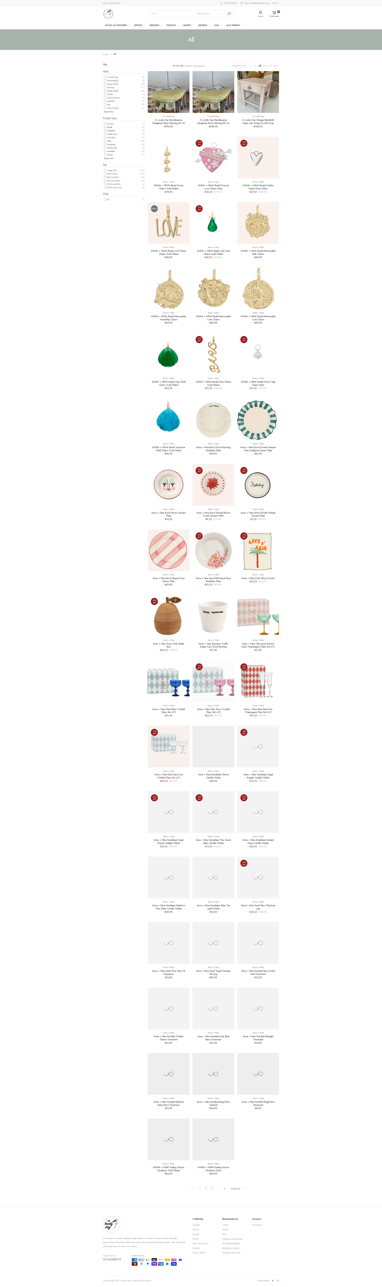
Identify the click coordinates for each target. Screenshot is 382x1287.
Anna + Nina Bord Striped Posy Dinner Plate (168, 579)
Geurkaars (111, 137)
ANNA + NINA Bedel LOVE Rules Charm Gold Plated (168, 252)
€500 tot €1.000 (114, 187)
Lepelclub (111, 101)
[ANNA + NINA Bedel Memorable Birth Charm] (258, 223)
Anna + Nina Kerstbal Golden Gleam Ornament (169, 1038)
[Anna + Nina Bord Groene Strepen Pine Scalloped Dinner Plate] (258, 419)
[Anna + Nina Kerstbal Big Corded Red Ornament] (258, 943)
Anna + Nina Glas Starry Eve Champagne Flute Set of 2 (258, 710)
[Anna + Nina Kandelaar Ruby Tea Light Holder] (213, 877)
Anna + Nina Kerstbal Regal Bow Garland (213, 1103)
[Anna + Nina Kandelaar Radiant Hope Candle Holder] (258, 812)
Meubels (196, 1248)
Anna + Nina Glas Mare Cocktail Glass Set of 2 (168, 710)
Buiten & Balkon (199, 1252)
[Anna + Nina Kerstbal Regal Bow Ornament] (258, 1074)
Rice (108, 104)
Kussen (110, 154)
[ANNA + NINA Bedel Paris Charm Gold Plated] (213, 354)
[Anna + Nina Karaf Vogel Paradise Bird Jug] (213, 943)
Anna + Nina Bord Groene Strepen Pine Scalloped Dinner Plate (258, 448)
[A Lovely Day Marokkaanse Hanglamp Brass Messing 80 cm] (213, 92)
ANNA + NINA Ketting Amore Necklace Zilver (213, 1168)
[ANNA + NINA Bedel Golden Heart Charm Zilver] (258, 157)
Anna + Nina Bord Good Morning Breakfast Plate (213, 448)
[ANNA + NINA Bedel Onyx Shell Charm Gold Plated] (169, 354)
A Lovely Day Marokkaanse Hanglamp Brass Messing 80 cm (213, 121)
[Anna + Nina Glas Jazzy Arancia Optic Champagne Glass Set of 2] (258, 615)
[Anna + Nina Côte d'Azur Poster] (258, 550)
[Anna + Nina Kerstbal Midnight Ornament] (258, 1008)
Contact (225, 1224)
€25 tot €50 (112, 173)
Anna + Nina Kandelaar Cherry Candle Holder (213, 776)
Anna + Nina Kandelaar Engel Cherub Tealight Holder (169, 841)
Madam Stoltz (112, 90)
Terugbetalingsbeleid (231, 1243)
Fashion (110, 123)
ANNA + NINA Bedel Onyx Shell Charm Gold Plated (168, 383)
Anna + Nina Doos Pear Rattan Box (168, 645)
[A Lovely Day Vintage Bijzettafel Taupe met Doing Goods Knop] (258, 92)
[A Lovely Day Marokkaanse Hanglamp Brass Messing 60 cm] (169, 92)
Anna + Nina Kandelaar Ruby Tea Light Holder (213, 907)
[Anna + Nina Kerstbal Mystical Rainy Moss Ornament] (169, 1074)
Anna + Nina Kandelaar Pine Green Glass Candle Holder (213, 841)
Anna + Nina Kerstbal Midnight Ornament (258, 1038)
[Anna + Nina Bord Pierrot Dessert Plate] (169, 485)
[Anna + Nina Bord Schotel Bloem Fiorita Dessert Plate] (213, 485)
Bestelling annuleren (230, 1248)
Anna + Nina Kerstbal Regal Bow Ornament (258, 1103)
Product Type (110, 118)
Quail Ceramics (113, 97)
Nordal (110, 94)
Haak (109, 140)
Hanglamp (111, 144)
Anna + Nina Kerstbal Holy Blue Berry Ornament (213, 1038)
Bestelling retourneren (231, 1252)
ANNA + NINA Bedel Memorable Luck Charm (258, 318)
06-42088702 (112, 1259)
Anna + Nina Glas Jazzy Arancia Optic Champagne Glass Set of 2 (258, 645)
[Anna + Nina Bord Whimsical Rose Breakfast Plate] (213, 550)
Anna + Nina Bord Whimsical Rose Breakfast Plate (213, 579)
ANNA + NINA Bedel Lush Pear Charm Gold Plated (213, 252)
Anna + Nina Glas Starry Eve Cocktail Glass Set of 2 (168, 776)
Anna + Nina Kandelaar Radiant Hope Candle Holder (258, 841)
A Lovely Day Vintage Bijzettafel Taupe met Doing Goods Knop (258, 121)
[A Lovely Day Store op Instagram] (278, 1281)
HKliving (110, 87)
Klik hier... (117, 3)
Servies (195, 1238)
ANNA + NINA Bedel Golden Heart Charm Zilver (258, 187)
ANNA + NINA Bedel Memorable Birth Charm (258, 252)
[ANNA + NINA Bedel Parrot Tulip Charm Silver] (258, 354)
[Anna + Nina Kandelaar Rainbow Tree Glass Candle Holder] (169, 877)
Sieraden (196, 1224)
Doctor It (147, 1280)
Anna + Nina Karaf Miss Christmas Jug (258, 907)
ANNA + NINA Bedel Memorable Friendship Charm (168, 318)
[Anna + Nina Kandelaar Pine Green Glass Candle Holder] (213, 812)
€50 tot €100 (113, 177)
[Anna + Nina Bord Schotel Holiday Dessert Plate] (258, 485)
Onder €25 (112, 170)
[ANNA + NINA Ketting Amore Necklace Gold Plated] (169, 1139)
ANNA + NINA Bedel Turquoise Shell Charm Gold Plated (168, 448)
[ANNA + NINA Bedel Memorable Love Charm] (213, 288)
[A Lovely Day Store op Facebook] (273, 1281)
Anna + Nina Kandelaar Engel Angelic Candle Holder (258, 776)
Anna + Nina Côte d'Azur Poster (258, 578)
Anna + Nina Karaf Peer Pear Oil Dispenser (168, 972)
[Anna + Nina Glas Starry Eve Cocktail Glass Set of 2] (169, 746)
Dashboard (257, 1224)
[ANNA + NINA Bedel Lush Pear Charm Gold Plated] (213, 223)
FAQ (224, 1234)
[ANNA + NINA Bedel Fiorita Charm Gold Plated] (169, 157)
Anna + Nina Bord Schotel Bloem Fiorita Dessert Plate (213, 514)
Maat (105, 194)
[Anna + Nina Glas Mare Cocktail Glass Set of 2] (169, 681)
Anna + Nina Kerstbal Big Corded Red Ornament (258, 972)
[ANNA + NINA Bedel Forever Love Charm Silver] (213, 157)
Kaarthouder (112, 147)
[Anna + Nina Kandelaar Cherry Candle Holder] (213, 746)
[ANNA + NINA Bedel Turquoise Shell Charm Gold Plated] (169, 419)
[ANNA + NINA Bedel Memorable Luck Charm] (258, 288)
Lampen (195, 1234)
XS (108, 199)
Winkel (225, 1229)
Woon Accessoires (200, 1243)
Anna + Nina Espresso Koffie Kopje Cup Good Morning (213, 645)
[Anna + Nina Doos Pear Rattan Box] (169, 615)
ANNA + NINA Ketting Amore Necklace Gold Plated (168, 1168)
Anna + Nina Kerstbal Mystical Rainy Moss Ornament (169, 1103)
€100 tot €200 (113, 180)
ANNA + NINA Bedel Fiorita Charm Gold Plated (168, 187)
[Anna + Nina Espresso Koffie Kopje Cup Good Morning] (213, 615)
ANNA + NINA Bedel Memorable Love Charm (213, 318)
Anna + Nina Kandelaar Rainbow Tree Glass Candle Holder (168, 907)
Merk (105, 72)
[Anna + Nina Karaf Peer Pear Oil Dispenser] (169, 943)
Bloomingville (112, 80)
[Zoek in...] (229, 13)
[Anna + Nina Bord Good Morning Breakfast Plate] (213, 419)
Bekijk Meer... (109, 111)
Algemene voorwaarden (232, 1238)
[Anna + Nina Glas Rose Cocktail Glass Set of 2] (213, 681)
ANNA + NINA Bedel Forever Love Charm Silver (213, 187)
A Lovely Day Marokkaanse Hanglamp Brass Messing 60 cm (168, 121)
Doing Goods (112, 83)
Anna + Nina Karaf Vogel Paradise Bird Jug (213, 972)
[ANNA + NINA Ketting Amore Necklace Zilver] (213, 1139)
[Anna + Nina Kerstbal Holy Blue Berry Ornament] (213, 1008)
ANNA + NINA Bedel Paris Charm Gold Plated (213, 383)
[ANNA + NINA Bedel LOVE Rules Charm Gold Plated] (169, 223)
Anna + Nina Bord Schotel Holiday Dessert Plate (258, 514)
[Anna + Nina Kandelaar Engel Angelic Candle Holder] (258, 746)
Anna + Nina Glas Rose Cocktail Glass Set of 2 (213, 710)
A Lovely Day (112, 77)
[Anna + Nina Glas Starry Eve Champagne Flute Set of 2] (258, 681)
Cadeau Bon (112, 134)
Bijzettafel (111, 130)
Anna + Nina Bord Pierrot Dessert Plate (168, 514)
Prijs (105, 165)
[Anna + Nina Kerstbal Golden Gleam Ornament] (169, 1008)
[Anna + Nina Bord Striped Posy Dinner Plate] (169, 550)
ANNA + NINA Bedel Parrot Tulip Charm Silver (258, 383)
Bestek (109, 127)
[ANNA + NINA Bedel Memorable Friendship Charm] (169, 288)
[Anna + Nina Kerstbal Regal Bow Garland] (213, 1074)
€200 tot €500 (113, 184)
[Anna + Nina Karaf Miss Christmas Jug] (258, 877)
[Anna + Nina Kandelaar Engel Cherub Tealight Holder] (169, 812)
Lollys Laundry (113, 107)
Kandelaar (111, 151)
